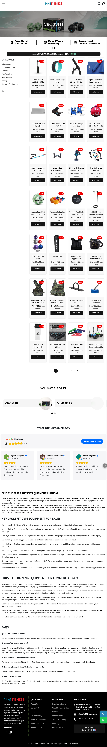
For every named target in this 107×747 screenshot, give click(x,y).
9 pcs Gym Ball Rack (38, 257)
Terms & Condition (38, 719)
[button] (52, 48)
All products (6, 64)
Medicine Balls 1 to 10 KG (57, 345)
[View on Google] (6, 457)
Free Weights (7, 74)
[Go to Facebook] (6, 732)
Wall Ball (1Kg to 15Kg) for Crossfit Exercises (96, 125)
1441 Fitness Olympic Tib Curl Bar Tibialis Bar (76, 80)
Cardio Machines (8, 67)
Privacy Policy (36, 715)
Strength (5, 81)
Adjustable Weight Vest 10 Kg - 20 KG (38, 301)
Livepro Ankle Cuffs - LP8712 (57, 125)
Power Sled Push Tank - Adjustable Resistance (96, 345)
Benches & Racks (59, 704)
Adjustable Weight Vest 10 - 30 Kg (57, 301)
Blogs (33, 712)
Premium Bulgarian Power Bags (57, 213)
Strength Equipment (10, 84)
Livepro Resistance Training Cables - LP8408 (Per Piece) (76, 169)
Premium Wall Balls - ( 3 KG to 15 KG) (76, 213)
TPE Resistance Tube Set (96, 169)
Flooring (55, 723)
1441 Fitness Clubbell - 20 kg (38, 80)
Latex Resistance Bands (76, 345)
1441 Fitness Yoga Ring (57, 80)
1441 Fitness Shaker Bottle (38, 345)
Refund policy (36, 727)
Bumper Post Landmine (96, 301)
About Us (34, 704)
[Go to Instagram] (10, 732)
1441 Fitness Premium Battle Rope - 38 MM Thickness (96, 257)
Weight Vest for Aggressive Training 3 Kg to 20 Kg (76, 257)
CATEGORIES (8, 59)
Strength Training (59, 719)
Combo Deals (57, 727)
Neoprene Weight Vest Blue (76, 125)
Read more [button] (8, 475)
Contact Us (35, 708)
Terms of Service (37, 723)
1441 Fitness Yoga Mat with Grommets (38, 125)
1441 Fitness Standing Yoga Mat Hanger (95, 213)
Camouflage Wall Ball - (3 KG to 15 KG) (38, 213)
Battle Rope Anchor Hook (76, 301)
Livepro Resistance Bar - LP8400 (38, 169)
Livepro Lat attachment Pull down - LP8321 (57, 169)
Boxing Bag (57, 256)
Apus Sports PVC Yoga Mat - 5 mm (95, 80)
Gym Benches (7, 77)
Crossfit (5, 70)
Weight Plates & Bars (60, 708)
